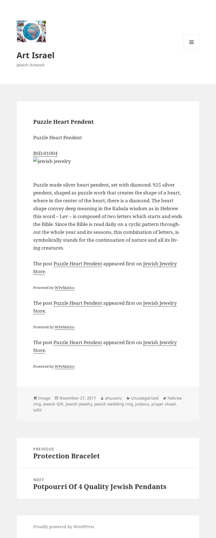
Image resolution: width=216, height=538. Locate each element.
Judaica (142, 404)
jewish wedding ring (113, 404)
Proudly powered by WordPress (63, 526)
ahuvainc (113, 398)
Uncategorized (145, 398)
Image (44, 398)
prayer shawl (163, 404)
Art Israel (36, 55)
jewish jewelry (79, 404)
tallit (37, 410)
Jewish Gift (53, 404)
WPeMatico (65, 287)
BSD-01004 (45, 153)
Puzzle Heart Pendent (77, 263)
